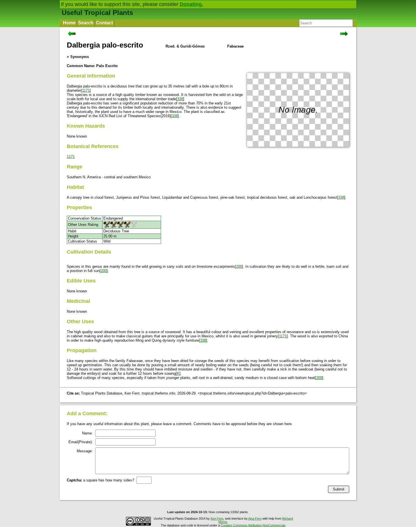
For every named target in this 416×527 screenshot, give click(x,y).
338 (180, 99)
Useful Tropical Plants (97, 12)
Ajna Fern (254, 518)
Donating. (191, 4)
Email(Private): (80, 442)
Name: (87, 433)
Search (85, 22)
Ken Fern (217, 518)
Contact (104, 22)
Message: (85, 451)
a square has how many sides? (100, 480)
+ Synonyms (78, 57)
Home (69, 22)
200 (239, 266)
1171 (86, 90)
